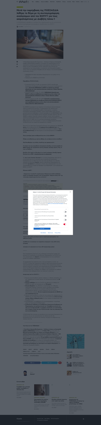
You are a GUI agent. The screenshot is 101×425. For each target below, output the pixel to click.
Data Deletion (43, 232)
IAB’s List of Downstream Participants (55, 203)
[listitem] (50, 209)
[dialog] (50, 212)
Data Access (50, 232)
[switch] (65, 212)
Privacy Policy (57, 232)
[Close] (71, 192)
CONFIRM (42, 228)
